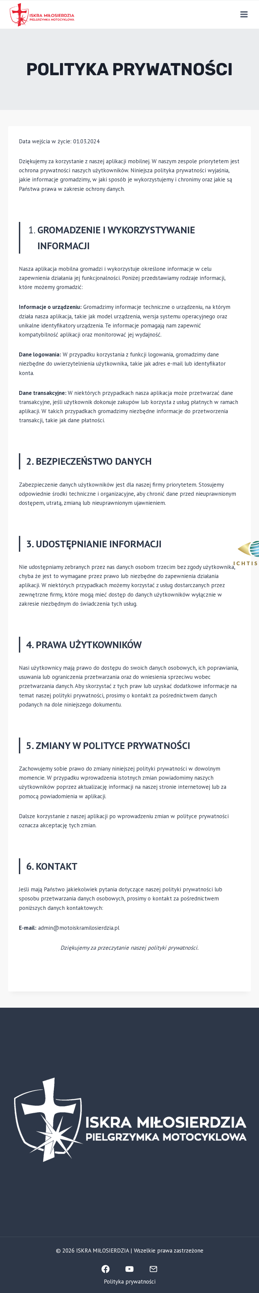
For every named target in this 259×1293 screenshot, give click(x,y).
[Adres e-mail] (154, 1269)
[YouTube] (129, 1269)
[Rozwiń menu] (244, 14)
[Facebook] (105, 1269)
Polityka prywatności (129, 1281)
